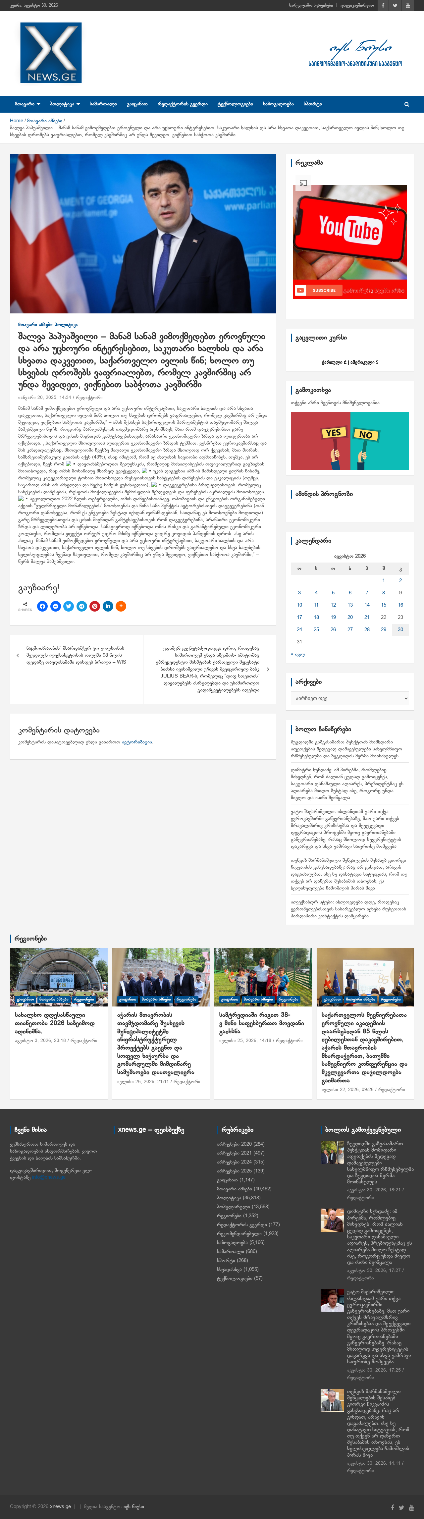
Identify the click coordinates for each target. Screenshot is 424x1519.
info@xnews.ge (49, 1177)
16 (400, 605)
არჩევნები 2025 (234, 1171)
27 (350, 630)
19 (333, 618)
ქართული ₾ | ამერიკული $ (350, 362)
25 (316, 630)
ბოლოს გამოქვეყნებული (363, 1130)
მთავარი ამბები (35, 325)
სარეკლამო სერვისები (311, 5)
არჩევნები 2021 (234, 1153)
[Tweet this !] (68, 606)
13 (350, 605)
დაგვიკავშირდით (357, 5)
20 (350, 618)
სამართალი (103, 104)
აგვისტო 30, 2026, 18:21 (374, 1190)
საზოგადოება (278, 104)
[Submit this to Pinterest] (94, 606)
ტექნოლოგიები (235, 104)
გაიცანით (137, 104)
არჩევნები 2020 (234, 1144)
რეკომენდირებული (239, 1234)
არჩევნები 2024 (234, 1162)
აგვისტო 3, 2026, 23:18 (40, 1041)
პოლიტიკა (62, 104)
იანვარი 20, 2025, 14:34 (44, 398)
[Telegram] (82, 606)
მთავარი (24, 104)
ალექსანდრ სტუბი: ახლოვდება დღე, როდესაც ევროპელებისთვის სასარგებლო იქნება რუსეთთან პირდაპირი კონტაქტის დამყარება (348, 909)
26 (333, 630)
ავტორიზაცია (137, 742)
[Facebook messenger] (55, 606)
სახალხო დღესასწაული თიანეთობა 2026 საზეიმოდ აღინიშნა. (55, 1023)
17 (299, 618)
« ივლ (298, 654)
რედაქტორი (89, 398)
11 (316, 605)
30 (400, 630)
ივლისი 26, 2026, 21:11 (143, 1082)
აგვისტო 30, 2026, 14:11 (373, 1463)
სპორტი (313, 104)
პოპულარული (233, 1207)
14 (367, 605)
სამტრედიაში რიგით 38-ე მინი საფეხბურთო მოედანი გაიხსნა (262, 1023)
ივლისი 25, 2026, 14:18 (245, 1041)
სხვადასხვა (229, 1270)
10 (299, 605)
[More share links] (121, 606)
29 (383, 630)
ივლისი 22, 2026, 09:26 (348, 1090)
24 (299, 630)
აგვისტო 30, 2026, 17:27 (374, 1271)
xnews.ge (60, 1507)
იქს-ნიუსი (134, 1507)
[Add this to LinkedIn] (108, 606)
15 (383, 605)
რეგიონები (31, 939)
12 (333, 605)
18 (316, 618)
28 (367, 630)
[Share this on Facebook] (42, 606)
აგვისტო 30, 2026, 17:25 (374, 1370)
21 (367, 618)
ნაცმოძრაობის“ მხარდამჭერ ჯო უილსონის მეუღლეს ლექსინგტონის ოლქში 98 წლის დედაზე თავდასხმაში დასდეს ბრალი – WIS (78, 655)
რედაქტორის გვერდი (183, 104)
